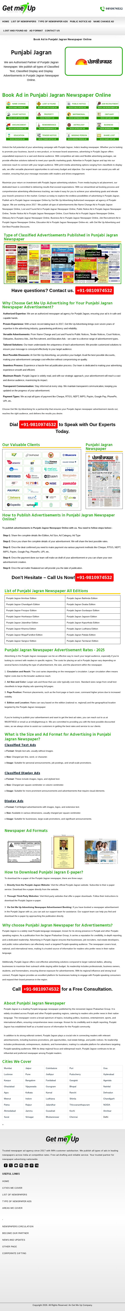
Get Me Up (77, 1305)
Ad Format (36, 30)
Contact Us (52, 30)
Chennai (74, 1117)
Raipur (28, 1105)
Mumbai (8, 1068)
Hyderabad (108, 1074)
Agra (6, 1092)
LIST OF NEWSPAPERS (23, 21)
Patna (7, 1105)
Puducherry (75, 1074)
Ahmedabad (10, 1111)
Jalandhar (50, 1105)
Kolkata (29, 1092)
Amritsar (107, 1111)
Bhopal (73, 1086)
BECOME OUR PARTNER (15, 1233)
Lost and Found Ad (15, 30)
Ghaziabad (9, 1086)
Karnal (49, 1092)
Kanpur (7, 1080)
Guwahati (50, 1111)
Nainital (107, 1086)
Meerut (7, 1098)
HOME (5, 1181)
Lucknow (8, 1074)
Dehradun (108, 1092)
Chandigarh (109, 1098)
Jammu (29, 1111)
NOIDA (106, 1105)
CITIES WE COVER (12, 1188)
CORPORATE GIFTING (14, 1253)
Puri (71, 1068)
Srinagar (29, 1117)
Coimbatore (51, 1068)
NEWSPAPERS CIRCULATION (17, 1226)
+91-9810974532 (94, 290)
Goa (105, 1068)
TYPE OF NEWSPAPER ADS (53, 21)
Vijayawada (30, 1086)
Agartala (107, 1080)
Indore (28, 1098)
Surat (6, 1117)
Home (5, 21)
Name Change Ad (103, 21)
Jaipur (28, 1068)
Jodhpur (50, 1074)
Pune (27, 1074)
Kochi (72, 1111)
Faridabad (51, 1080)
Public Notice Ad (80, 21)
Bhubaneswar (52, 1117)
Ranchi (73, 1092)
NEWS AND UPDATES (13, 1240)
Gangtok (74, 1080)
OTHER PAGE (9, 1246)
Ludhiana (50, 1098)
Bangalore (30, 1080)
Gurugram (51, 1086)
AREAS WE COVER (12, 1208)
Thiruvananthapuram (80, 1105)
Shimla (73, 1098)
